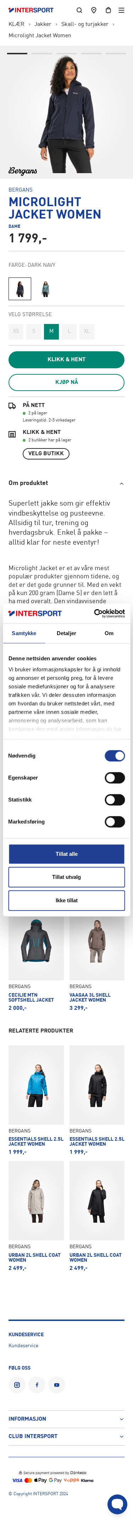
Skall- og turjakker (85, 24)
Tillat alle (67, 854)
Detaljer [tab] (66, 633)
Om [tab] (109, 633)
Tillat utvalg (66, 877)
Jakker (42, 24)
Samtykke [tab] (24, 633)
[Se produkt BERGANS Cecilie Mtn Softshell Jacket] (36, 956)
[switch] (115, 777)
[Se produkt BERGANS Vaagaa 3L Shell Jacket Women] (97, 956)
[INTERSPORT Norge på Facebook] (36, 1384)
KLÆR (16, 24)
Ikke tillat (67, 900)
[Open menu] (121, 10)
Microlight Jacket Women (40, 36)
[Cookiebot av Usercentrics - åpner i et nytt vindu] (95, 613)
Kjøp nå (66, 382)
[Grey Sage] (45, 288)
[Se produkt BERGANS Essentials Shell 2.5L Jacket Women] (36, 1100)
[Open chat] (117, 1504)
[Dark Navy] (20, 288)
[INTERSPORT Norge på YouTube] (56, 1384)
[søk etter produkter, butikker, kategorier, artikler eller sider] (79, 10)
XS (16, 331)
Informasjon (27, 1419)
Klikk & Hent (66, 360)
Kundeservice (23, 1345)
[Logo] (35, 10)
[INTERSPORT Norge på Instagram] (17, 1384)
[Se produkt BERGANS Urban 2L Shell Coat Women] (36, 1216)
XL (87, 331)
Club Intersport (33, 1436)
